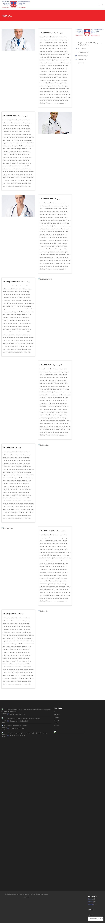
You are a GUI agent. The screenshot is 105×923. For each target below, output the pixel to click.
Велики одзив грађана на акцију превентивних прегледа (23, 718)
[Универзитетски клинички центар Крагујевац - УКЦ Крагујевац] (15, 5)
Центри (56, 717)
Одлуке (90, 904)
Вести (90, 899)
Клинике (57, 714)
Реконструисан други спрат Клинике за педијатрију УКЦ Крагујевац (27, 733)
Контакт (56, 726)
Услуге (56, 723)
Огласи (56, 712)
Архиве (90, 915)
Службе (56, 720)
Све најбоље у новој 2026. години (17, 725)
